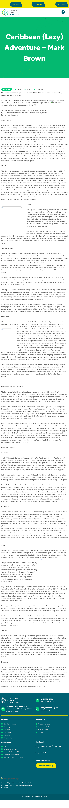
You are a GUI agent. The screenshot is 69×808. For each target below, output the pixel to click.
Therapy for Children (44, 727)
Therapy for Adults (44, 724)
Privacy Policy (8, 738)
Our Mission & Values (10, 724)
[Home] (18, 12)
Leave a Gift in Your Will (11, 752)
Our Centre (7, 732)
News (19, 89)
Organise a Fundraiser (11, 749)
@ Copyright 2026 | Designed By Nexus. (34, 796)
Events (6, 746)
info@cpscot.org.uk (49, 708)
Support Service (43, 729)
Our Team (7, 729)
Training (40, 732)
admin (29, 89)
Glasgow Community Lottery (13, 757)
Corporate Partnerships (11, 755)
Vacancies (7, 735)
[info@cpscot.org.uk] (37, 709)
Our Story (7, 727)
